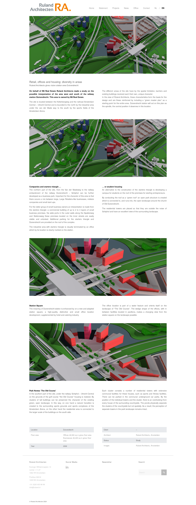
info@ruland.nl (34, 487)
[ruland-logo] (50, 8)
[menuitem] (92, 8)
